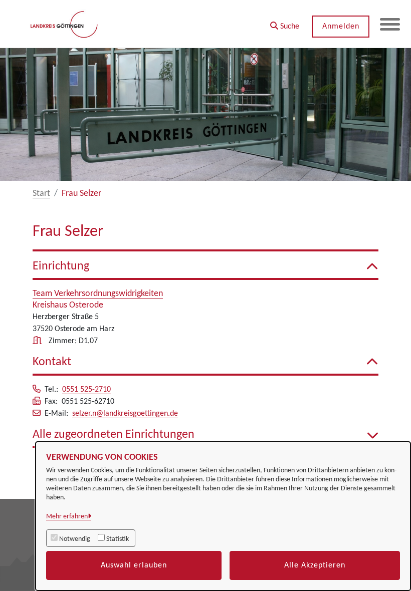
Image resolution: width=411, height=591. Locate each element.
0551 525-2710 (86, 390)
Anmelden (340, 27)
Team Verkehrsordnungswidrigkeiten (98, 294)
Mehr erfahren (67, 516)
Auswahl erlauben (134, 565)
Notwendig (74, 539)
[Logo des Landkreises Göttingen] (65, 24)
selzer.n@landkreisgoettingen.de (125, 414)
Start (41, 193)
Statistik (117, 539)
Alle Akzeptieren (314, 565)
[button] (284, 23)
